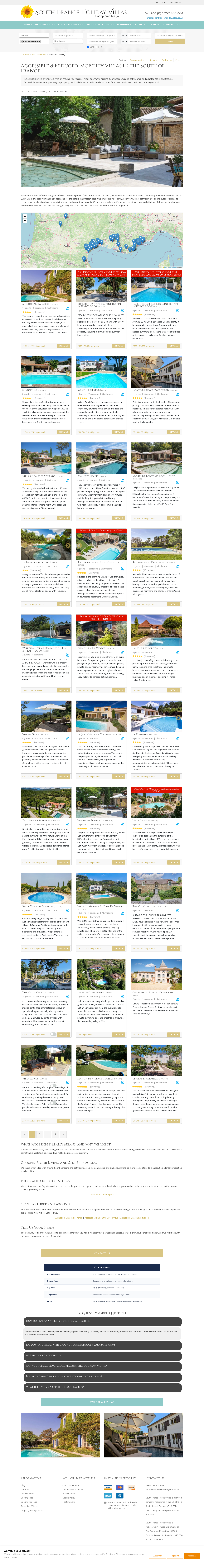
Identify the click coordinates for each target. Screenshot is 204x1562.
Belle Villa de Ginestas (42, 906)
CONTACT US (102, 1253)
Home (28, 24)
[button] (118, 244)
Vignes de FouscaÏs (95, 820)
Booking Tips (27, 1497)
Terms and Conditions (72, 1489)
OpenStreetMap (173, 267)
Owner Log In (175, 2)
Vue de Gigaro (35, 734)
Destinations (45, 24)
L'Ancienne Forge (149, 648)
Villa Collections (100, 24)
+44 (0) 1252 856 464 (167, 13)
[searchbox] (34, 35)
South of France (70, 24)
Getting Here (27, 1493)
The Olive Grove (38, 992)
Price (177, 60)
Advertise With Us (29, 1506)
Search (170, 41)
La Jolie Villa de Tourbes (99, 734)
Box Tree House (92, 476)
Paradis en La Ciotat (96, 648)
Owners (154, 24)
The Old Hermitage (150, 906)
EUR (100, 47)
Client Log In (160, 2)
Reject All (175, 1555)
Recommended (137, 60)
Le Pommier (145, 734)
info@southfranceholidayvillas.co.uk (164, 17)
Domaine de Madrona (41, 820)
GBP (92, 47)
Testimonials (68, 1501)
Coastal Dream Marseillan (155, 390)
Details (63, 346)
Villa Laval (145, 820)
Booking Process (29, 1501)
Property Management (32, 1510)
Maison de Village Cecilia (99, 1078)
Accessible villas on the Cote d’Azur (101, 1217)
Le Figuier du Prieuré (40, 562)
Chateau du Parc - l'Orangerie (153, 993)
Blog (23, 1485)
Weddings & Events (131, 24)
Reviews (154, 60)
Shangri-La (34, 390)
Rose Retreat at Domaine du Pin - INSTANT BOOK (100, 305)
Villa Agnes (34, 1078)
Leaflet (165, 267)
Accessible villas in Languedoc (134, 1217)
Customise (157, 1555)
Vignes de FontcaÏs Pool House (154, 477)
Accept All (192, 1555)
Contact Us (171, 24)
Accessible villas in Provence (68, 1217)
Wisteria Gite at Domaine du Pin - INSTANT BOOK (45, 650)
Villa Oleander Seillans (42, 476)
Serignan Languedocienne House (100, 563)
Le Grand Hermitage (150, 1078)
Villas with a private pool (102, 1194)
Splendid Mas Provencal (154, 562)
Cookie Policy (68, 1497)
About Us (25, 1489)
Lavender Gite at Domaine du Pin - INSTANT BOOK (156, 305)
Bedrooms (167, 60)
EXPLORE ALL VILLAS (102, 1402)
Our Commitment (70, 1485)
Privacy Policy (68, 1493)
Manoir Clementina (94, 992)
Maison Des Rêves (92, 390)
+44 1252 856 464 (155, 1485)
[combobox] (34, 35)
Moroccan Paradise (40, 304)
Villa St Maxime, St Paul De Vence (99, 907)
